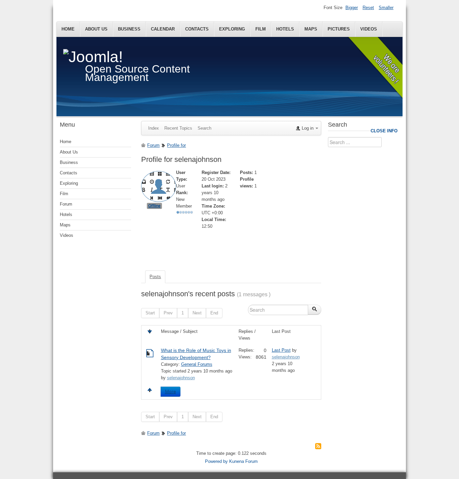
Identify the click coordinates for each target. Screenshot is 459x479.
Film (260, 29)
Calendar (163, 29)
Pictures (339, 29)
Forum (66, 204)
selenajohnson (181, 377)
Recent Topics (178, 128)
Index (153, 128)
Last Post (281, 350)
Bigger (351, 7)
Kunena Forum (243, 461)
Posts (155, 276)
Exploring (232, 29)
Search (204, 128)
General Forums (196, 364)
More (170, 391)
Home (68, 29)
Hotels (285, 29)
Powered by (216, 461)
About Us (96, 29)
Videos (368, 29)
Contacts (197, 29)
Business (129, 29)
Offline (154, 206)
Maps (310, 29)
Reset (368, 7)
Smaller (386, 7)
